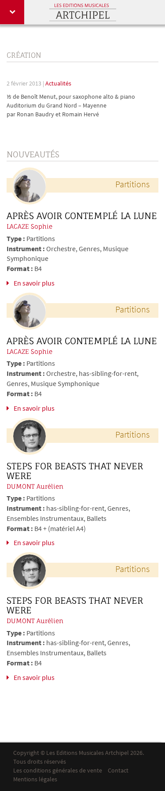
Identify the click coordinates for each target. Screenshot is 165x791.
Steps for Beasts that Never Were (75, 471)
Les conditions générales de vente (57, 771)
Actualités (58, 84)
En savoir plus (34, 283)
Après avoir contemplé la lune (82, 216)
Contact (118, 771)
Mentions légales (35, 779)
